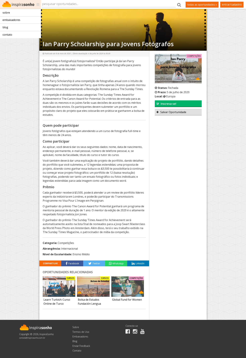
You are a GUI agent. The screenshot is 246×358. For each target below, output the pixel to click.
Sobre (6, 12)
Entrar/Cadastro (232, 4)
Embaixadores (11, 20)
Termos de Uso (80, 331)
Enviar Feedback (81, 345)
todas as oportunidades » (202, 4)
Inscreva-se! (168, 104)
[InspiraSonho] (20, 4)
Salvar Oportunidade (173, 112)
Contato (7, 34)
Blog (5, 27)
